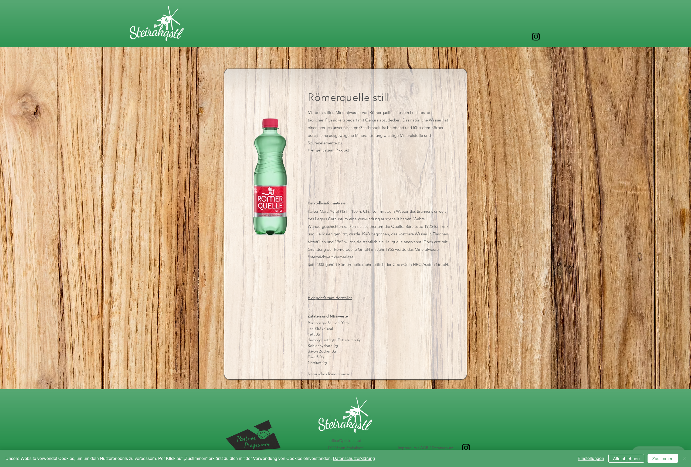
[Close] (684, 458)
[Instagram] (536, 36)
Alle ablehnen (626, 458)
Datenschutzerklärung (354, 458)
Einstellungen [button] (591, 458)
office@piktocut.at (345, 440)
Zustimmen (662, 458)
